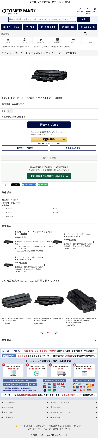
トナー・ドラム (13, 27)
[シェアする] (5, 184)
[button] (90, 40)
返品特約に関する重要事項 (14, 117)
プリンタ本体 (50, 27)
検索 (83, 19)
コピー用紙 (69, 27)
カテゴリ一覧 (89, 27)
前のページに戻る (50, 158)
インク (32, 27)
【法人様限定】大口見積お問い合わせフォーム (49, 176)
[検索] (85, 33)
